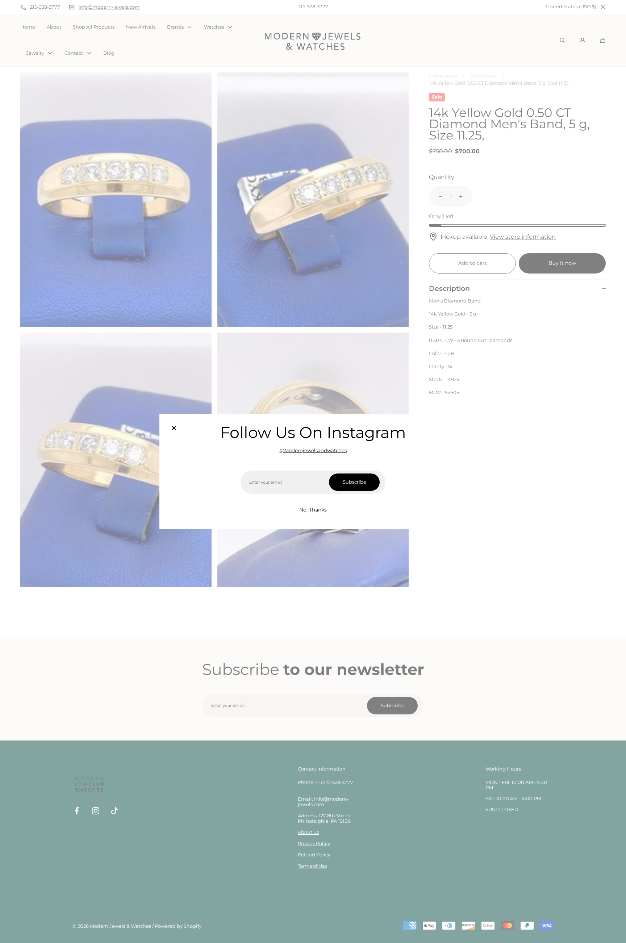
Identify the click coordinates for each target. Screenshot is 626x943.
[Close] (174, 428)
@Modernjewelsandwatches (313, 450)
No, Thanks (313, 509)
